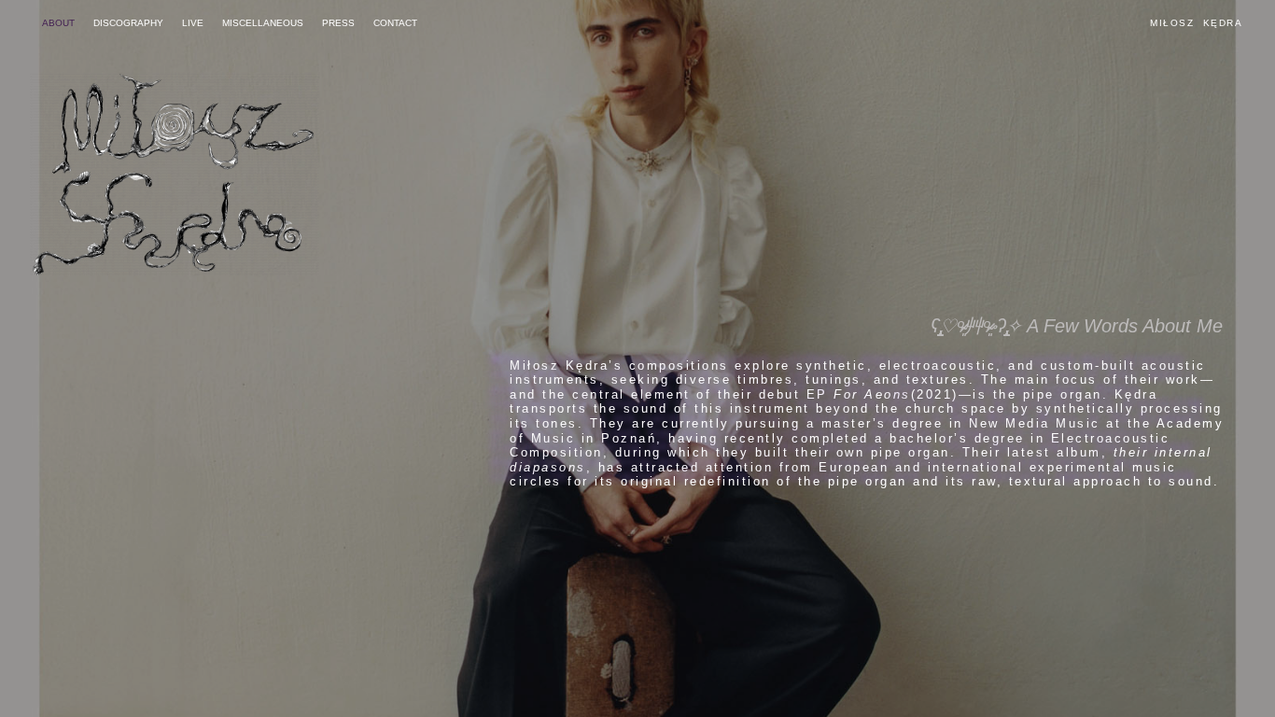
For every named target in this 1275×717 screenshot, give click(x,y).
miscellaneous (262, 23)
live (192, 23)
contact (395, 23)
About (58, 23)
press (338, 23)
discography (128, 23)
